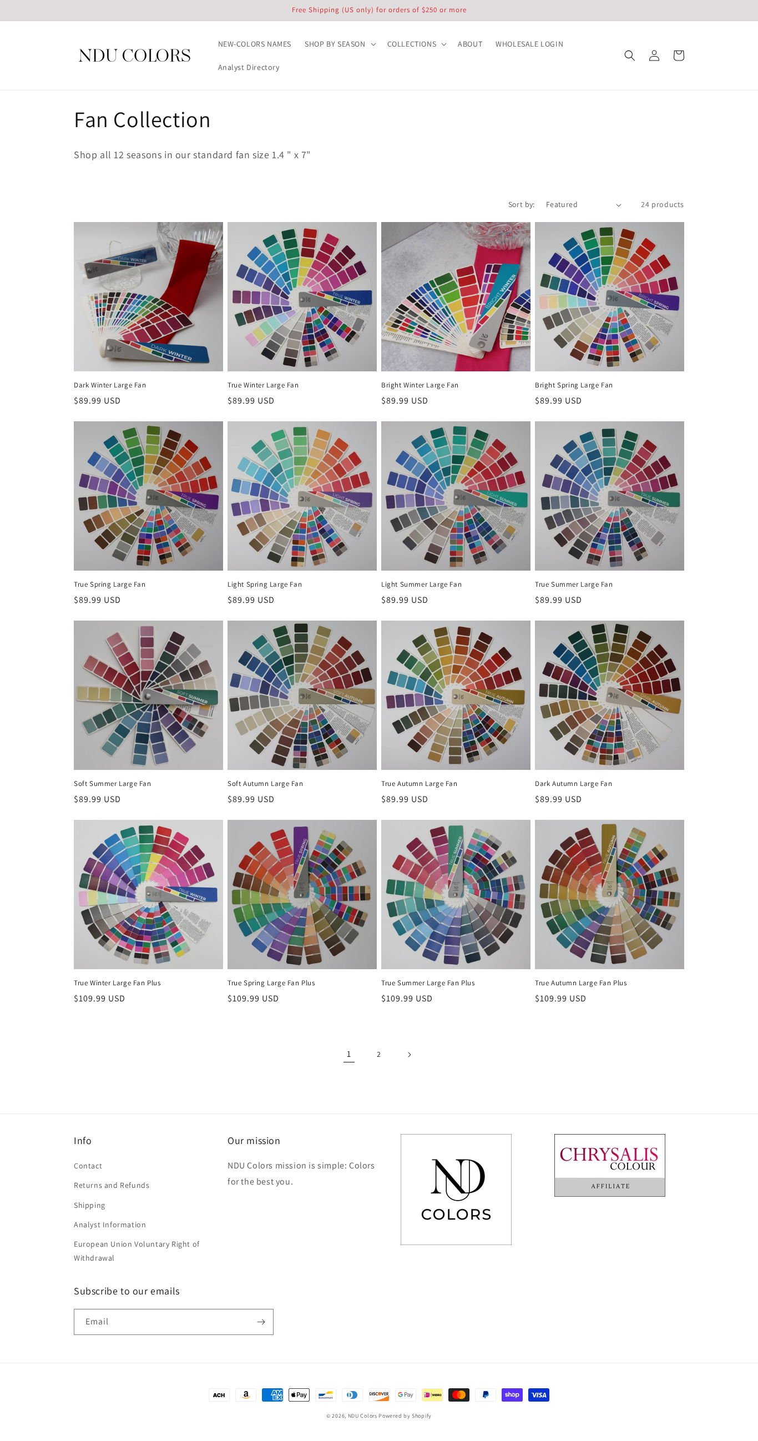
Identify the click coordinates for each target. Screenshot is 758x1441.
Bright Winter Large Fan (420, 385)
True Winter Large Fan (263, 385)
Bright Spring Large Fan (574, 385)
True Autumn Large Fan (419, 783)
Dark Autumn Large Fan (574, 783)
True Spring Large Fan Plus (271, 983)
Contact (88, 1166)
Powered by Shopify (405, 1415)
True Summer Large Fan (574, 584)
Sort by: (521, 204)
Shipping (89, 1205)
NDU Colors (362, 1415)
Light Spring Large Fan (265, 584)
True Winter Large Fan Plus (117, 983)
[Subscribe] (261, 1322)
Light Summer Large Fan (421, 584)
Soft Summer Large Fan (112, 783)
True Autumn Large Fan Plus (581, 983)
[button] (339, 44)
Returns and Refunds (111, 1185)
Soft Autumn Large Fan (266, 783)
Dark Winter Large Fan (110, 385)
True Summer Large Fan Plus (428, 983)
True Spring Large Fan (110, 584)
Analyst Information (110, 1225)
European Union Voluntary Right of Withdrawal (137, 1251)
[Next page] (409, 1054)
